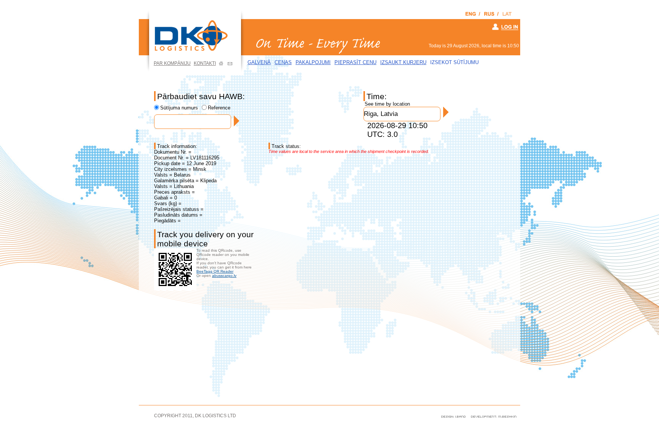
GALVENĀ (259, 62)
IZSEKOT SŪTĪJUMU (454, 62)
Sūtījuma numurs (179, 108)
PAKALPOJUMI (313, 62)
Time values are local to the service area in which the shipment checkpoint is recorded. (348, 151)
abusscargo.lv (224, 275)
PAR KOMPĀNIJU (172, 63)
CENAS (283, 62)
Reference (219, 108)
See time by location (387, 104)
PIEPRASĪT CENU (355, 62)
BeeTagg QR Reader (214, 271)
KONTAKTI (205, 63)
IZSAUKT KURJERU (403, 62)
